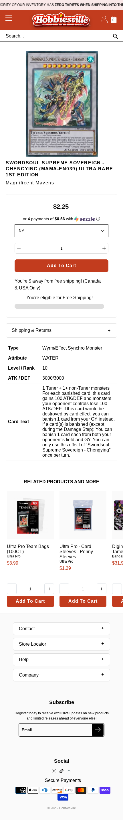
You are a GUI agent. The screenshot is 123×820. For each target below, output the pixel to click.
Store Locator (32, 644)
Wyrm (48, 348)
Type (13, 348)
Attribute (17, 358)
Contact (27, 628)
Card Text (18, 421)
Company (29, 675)
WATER (50, 358)
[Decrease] (19, 248)
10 (44, 368)
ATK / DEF (19, 378)
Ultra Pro (14, 556)
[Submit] (97, 730)
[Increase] (104, 248)
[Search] (115, 36)
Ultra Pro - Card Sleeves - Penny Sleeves (76, 551)
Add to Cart (30, 601)
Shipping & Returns (31, 330)
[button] (62, 219)
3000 (47, 378)
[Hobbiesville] (61, 20)
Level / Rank (21, 368)
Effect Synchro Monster (78, 348)
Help (24, 659)
